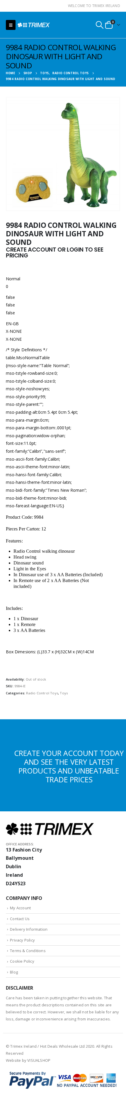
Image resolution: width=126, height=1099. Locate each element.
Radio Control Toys (42, 693)
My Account (20, 907)
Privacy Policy (22, 940)
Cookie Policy (22, 961)
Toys (64, 693)
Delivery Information (28, 929)
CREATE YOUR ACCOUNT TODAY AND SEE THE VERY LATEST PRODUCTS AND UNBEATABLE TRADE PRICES (69, 766)
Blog (14, 972)
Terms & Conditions (28, 950)
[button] (11, 25)
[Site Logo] (34, 25)
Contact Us (20, 918)
